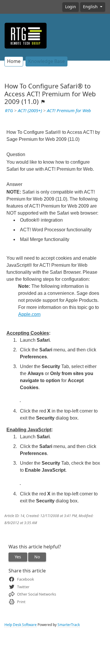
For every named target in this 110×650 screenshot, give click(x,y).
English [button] (91, 6)
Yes (18, 557)
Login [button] (70, 6)
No (37, 557)
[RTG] (25, 35)
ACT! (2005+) (30, 110)
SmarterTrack (68, 625)
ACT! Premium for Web (69, 110)
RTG (9, 110)
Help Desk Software (20, 625)
